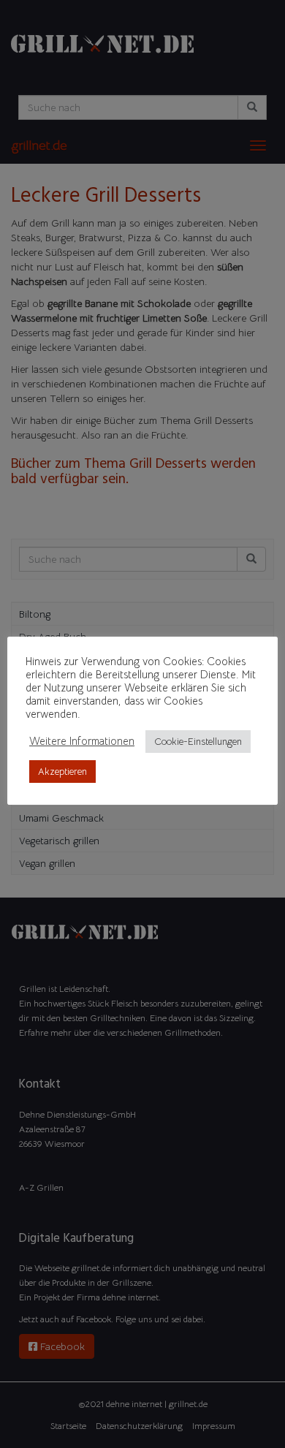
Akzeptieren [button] (62, 771)
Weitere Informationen (81, 741)
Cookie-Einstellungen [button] (198, 741)
